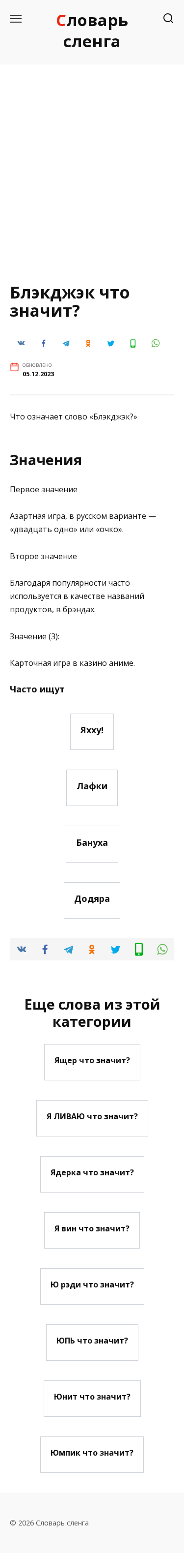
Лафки (92, 786)
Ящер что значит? (92, 1060)
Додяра (92, 898)
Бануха (92, 842)
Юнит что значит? (92, 1396)
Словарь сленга (92, 30)
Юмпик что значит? (92, 1452)
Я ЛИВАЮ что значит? (92, 1116)
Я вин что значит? (92, 1228)
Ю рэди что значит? (92, 1284)
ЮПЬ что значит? (92, 1340)
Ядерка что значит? (92, 1172)
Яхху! (92, 730)
